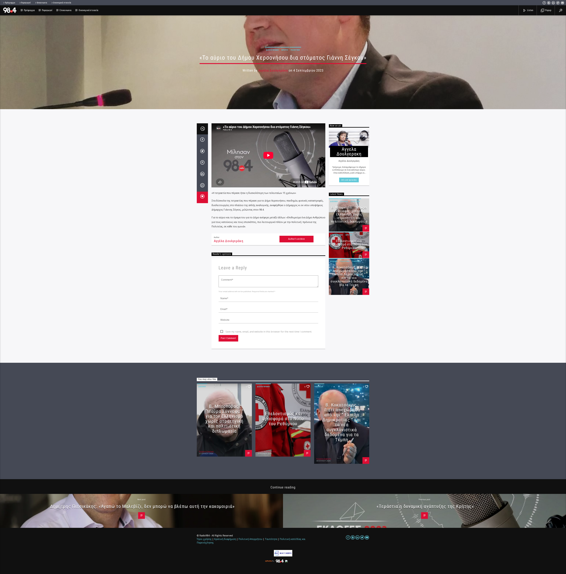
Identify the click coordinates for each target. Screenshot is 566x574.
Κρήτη (284, 50)
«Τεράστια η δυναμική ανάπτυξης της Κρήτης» (425, 506)
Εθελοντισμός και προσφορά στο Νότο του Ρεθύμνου (349, 244)
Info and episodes (349, 180)
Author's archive (296, 239)
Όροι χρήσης (204, 539)
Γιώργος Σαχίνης (206, 451)
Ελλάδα (344, 201)
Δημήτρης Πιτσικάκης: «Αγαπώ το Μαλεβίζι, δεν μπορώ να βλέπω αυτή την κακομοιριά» (142, 506)
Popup (548, 10)
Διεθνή (334, 201)
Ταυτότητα (271, 539)
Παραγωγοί (26, 2)
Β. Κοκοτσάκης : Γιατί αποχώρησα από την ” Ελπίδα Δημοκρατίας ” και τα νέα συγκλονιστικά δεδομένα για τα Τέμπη (349, 276)
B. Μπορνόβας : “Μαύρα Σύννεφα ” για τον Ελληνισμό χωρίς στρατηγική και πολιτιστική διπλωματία (349, 214)
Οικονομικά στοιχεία (62, 2)
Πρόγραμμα (10, 2)
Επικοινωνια (42, 2)
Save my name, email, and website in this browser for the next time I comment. (269, 331)
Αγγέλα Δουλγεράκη (273, 70)
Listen (530, 10)
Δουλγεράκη (272, 50)
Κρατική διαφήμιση (225, 539)
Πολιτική (295, 50)
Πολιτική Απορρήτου (250, 539)
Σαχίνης (356, 261)
